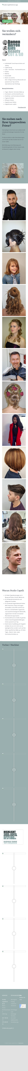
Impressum (20, 1043)
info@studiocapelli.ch (8, 1028)
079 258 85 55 (17, 1)
